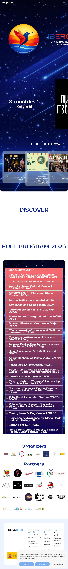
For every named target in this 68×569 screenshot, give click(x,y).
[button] (64, 2)
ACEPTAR (26, 564)
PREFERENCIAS (58, 564)
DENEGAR (42, 564)
